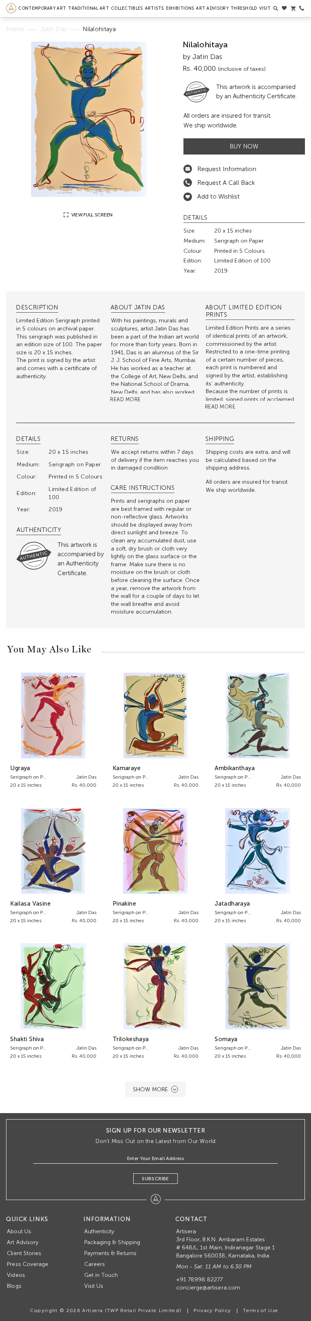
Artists (154, 8)
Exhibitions (180, 8)
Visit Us (93, 1286)
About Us (19, 1231)
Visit (265, 8)
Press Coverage (27, 1264)
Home (15, 29)
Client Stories (24, 1253)
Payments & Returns (110, 1253)
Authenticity (99, 1231)
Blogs (14, 1286)
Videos (16, 1275)
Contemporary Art (42, 8)
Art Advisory (212, 8)
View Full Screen (91, 215)
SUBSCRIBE (155, 1178)
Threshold (243, 8)
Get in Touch (101, 1275)
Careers (94, 1264)
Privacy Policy (212, 1310)
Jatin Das (53, 29)
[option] (88, 119)
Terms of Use (260, 1310)
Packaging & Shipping (112, 1242)
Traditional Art (88, 8)
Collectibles (127, 8)
